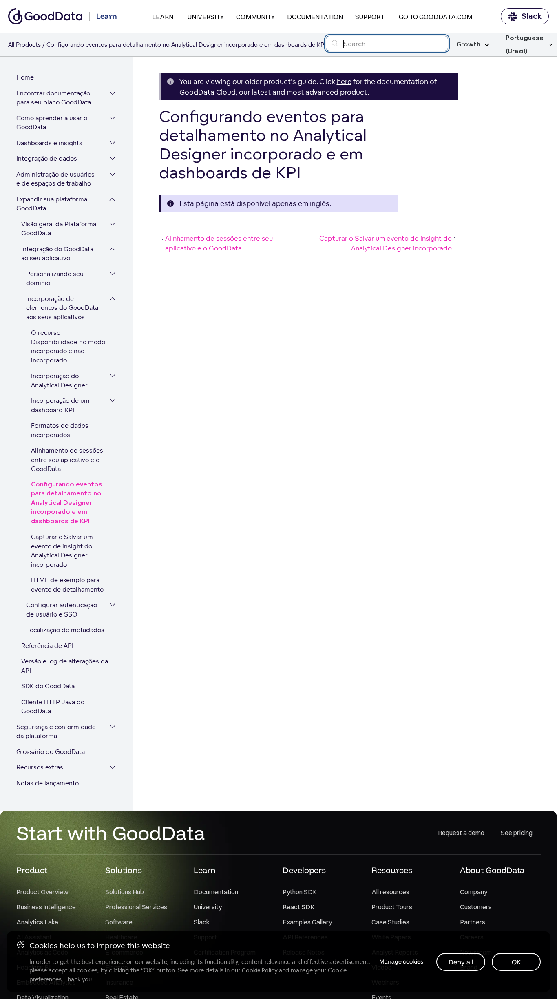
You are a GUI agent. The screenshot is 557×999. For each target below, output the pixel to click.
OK (516, 962)
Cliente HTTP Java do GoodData (52, 706)
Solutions (123, 870)
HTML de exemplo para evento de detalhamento (67, 584)
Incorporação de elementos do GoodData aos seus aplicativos (62, 308)
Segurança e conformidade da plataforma (56, 731)
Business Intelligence (46, 907)
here (344, 81)
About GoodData (492, 870)
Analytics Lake (37, 922)
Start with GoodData (110, 832)
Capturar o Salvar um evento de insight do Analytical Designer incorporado (62, 550)
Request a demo (461, 833)
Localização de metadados (65, 630)
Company (473, 892)
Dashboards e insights (49, 143)
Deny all (461, 962)
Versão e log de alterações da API (64, 665)
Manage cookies (401, 961)
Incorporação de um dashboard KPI (60, 405)
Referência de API (47, 646)
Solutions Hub (124, 892)
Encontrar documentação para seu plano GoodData (53, 97)
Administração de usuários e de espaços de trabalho (55, 179)
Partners (472, 922)
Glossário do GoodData (50, 752)
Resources (391, 870)
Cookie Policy (259, 970)
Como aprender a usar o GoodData (51, 122)
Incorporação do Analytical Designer (59, 380)
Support (370, 17)
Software (119, 922)
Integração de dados (46, 158)
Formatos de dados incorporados (59, 430)
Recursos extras (39, 767)
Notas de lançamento (47, 783)
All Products (24, 44)
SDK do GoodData (48, 686)
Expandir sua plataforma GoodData (51, 203)
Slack (532, 16)
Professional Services (136, 907)
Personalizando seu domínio (55, 278)
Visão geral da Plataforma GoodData (58, 228)
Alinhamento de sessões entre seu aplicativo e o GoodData (67, 459)
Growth (468, 44)
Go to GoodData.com (435, 17)
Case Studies (390, 922)
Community (255, 17)
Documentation (315, 17)
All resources (390, 892)
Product (31, 870)
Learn (162, 17)
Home (25, 77)
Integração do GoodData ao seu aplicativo (57, 253)
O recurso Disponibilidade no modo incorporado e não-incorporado (68, 346)
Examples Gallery (307, 922)
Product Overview (42, 892)
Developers (304, 870)
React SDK (298, 907)
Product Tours (391, 907)
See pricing (517, 833)
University (206, 17)
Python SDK (300, 892)
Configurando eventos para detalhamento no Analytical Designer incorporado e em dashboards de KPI (66, 503)
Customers (476, 907)
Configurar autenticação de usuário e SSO (61, 609)
